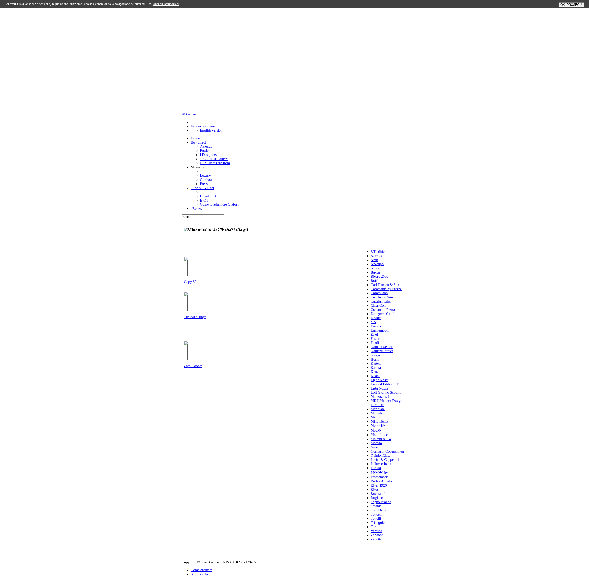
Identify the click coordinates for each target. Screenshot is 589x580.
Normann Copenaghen (387, 451)
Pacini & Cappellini (385, 460)
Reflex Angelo (381, 481)
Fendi (375, 343)
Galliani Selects (382, 347)
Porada (376, 468)
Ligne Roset (379, 380)
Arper (375, 268)
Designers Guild (382, 314)
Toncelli (376, 514)
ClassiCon (378, 305)
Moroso (376, 443)
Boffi (374, 281)
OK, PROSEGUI (571, 4)
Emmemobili (380, 330)
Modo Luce (379, 435)
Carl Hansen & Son (385, 285)
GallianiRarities (382, 351)
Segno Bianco (381, 502)
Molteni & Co (381, 439)
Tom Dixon (379, 510)
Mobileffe (378, 425)
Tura (374, 527)
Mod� (376, 430)
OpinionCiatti (380, 455)
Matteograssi (380, 396)
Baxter (375, 272)
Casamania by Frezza (386, 289)
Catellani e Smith (383, 297)
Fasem (375, 338)
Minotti (376, 417)
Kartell (376, 363)
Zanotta (376, 539)
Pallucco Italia (381, 464)
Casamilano (379, 293)
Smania (376, 506)
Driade (376, 318)
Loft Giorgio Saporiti (386, 392)
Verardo (376, 531)
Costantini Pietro (383, 310)
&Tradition (379, 252)
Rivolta (376, 489)
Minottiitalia (379, 421)
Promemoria (379, 477)
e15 (373, 322)
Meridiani (378, 409)
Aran (374, 260)
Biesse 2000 (379, 276)
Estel (374, 334)
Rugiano (377, 498)
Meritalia (377, 413)
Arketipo (377, 264)
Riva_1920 (379, 485)
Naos (374, 447)
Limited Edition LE (385, 384)
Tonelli (376, 518)
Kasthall (377, 367)
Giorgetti (377, 355)
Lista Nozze (379, 388)
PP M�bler (379, 473)
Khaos (375, 376)
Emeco (376, 326)
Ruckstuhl (378, 494)
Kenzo (375, 372)
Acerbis (376, 256)
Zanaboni (377, 535)
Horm (375, 359)
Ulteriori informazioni (166, 4)
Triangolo (378, 523)
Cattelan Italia (381, 301)
